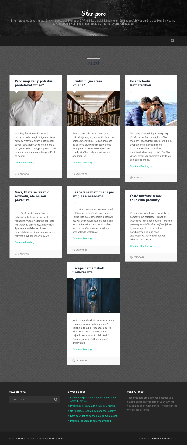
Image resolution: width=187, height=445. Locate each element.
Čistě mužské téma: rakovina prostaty (146, 198)
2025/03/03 (81, 174)
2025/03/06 (23, 174)
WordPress (56, 438)
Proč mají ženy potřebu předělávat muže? (33, 83)
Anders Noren (160, 438)
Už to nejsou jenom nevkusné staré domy (93, 410)
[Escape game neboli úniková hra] (93, 295)
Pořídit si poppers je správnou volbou (90, 420)
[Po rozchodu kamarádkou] (151, 108)
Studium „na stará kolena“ (87, 83)
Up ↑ (175, 438)
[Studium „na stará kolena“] (93, 108)
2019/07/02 (81, 360)
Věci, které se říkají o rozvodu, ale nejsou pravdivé (32, 196)
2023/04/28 (23, 254)
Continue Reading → (26, 162)
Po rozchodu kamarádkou (140, 83)
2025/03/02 (139, 177)
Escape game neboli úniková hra (88, 270)
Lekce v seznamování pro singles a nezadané (93, 194)
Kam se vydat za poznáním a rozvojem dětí (93, 415)
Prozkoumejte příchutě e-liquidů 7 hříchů (92, 405)
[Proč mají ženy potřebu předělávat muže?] (35, 108)
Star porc (93, 13)
